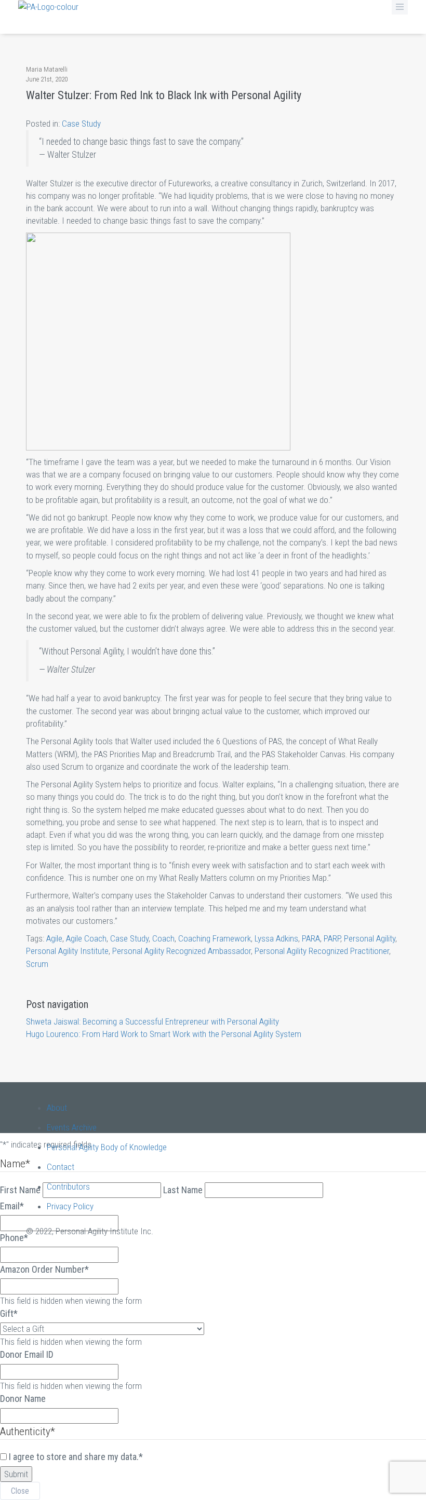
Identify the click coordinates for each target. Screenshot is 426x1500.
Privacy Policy (70, 1206)
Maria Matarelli (47, 69)
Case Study (81, 123)
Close (20, 1491)
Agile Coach (86, 938)
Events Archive (72, 1127)
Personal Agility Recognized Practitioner (322, 951)
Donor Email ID (27, 1354)
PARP (332, 938)
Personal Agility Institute (67, 951)
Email (12, 1206)
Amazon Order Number (44, 1269)
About (57, 1107)
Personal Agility (369, 938)
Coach (163, 938)
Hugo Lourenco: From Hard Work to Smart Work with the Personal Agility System (163, 1034)
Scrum (37, 964)
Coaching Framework (214, 938)
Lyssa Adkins (276, 938)
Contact (60, 1167)
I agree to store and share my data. (76, 1456)
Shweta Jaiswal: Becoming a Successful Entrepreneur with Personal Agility (152, 1021)
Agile (54, 938)
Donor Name (23, 1398)
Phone (14, 1237)
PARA (311, 938)
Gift (9, 1313)
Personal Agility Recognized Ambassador (181, 951)
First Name (20, 1189)
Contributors (68, 1186)
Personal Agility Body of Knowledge (107, 1147)
